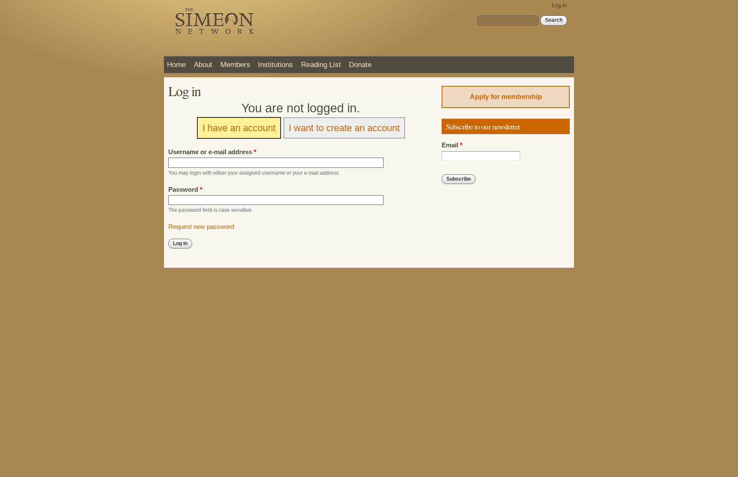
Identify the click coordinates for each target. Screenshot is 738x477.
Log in (559, 5)
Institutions (275, 64)
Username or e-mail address (212, 152)
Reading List (321, 64)
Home (176, 64)
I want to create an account (344, 128)
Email (452, 145)
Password (185, 189)
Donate (360, 64)
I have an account (238, 128)
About (203, 64)
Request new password (201, 226)
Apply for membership (506, 96)
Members (235, 64)
